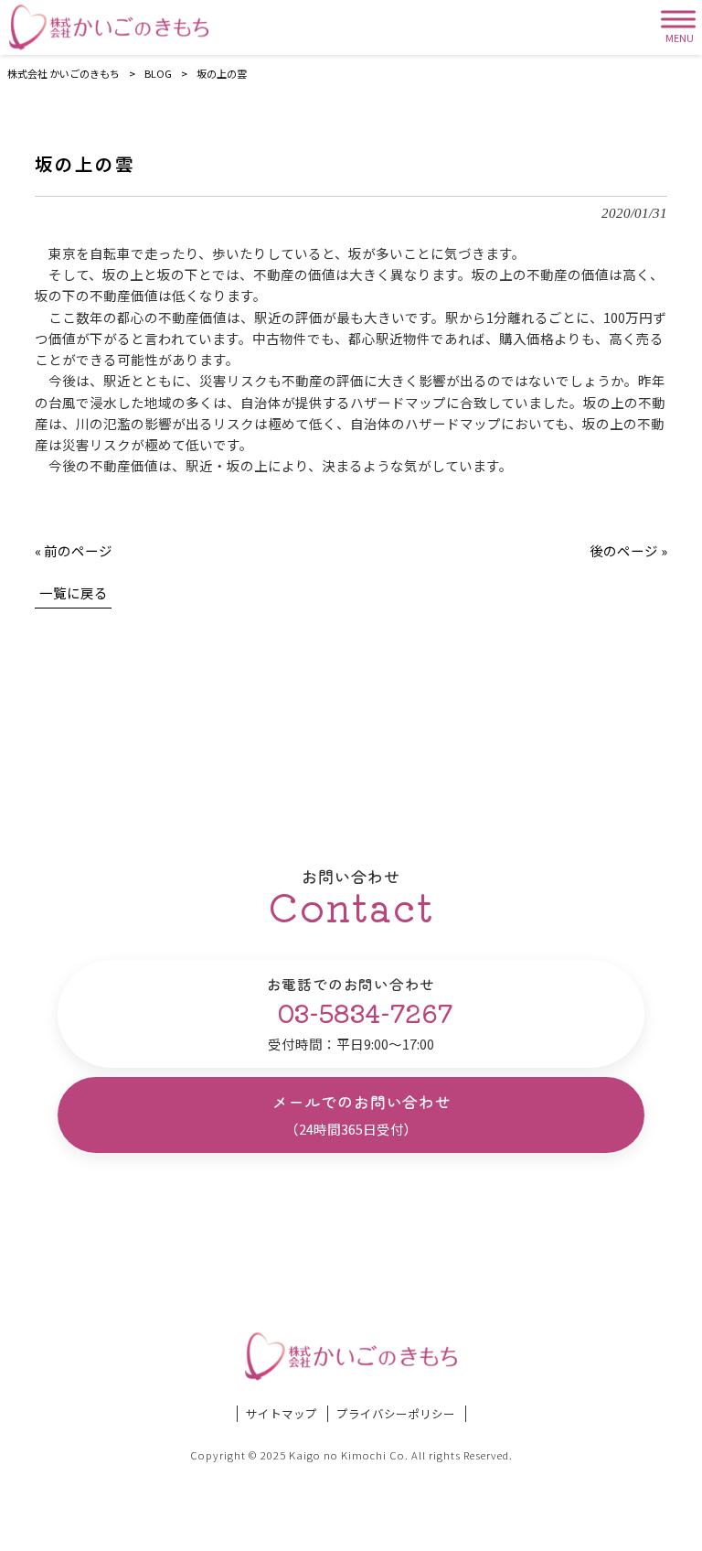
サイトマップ (281, 1414)
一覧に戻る (73, 592)
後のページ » (628, 550)
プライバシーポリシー (395, 1414)
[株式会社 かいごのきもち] (108, 27)
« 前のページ (73, 550)
